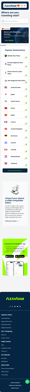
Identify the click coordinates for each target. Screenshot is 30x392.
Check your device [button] (11, 221)
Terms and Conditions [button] (15, 385)
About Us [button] (3, 334)
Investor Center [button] (5, 338)
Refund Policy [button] (5, 371)
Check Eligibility (9, 40)
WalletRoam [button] (4, 361)
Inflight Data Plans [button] (6, 327)
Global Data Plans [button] (6, 324)
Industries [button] (4, 358)
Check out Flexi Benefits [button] (7, 368)
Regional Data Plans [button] (6, 321)
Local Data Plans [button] (5, 318)
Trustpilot (3, 45)
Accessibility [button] (4, 375)
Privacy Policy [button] (15, 388)
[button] (22, 5)
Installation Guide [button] (6, 348)
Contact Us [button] (4, 351)
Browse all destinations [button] (15, 170)
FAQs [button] (2, 345)
